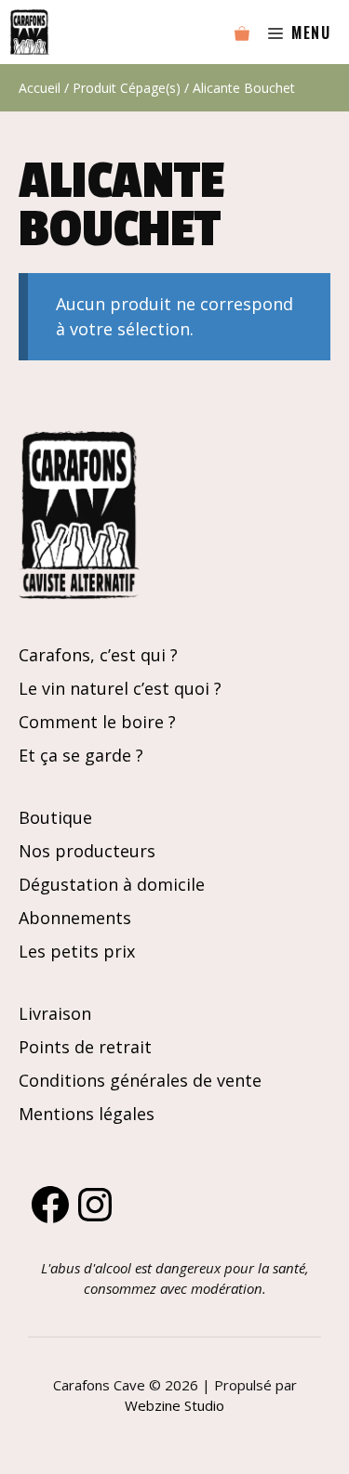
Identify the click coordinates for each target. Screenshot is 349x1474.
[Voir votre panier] (242, 32)
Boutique (55, 817)
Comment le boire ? (97, 722)
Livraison (55, 1013)
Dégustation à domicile (112, 884)
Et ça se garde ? (81, 755)
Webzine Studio (174, 1405)
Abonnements (75, 918)
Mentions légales (86, 1113)
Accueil (39, 88)
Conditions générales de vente (140, 1080)
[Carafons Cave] (29, 32)
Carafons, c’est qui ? (98, 655)
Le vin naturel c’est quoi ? (120, 688)
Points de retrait (85, 1047)
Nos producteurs (87, 851)
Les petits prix (77, 951)
